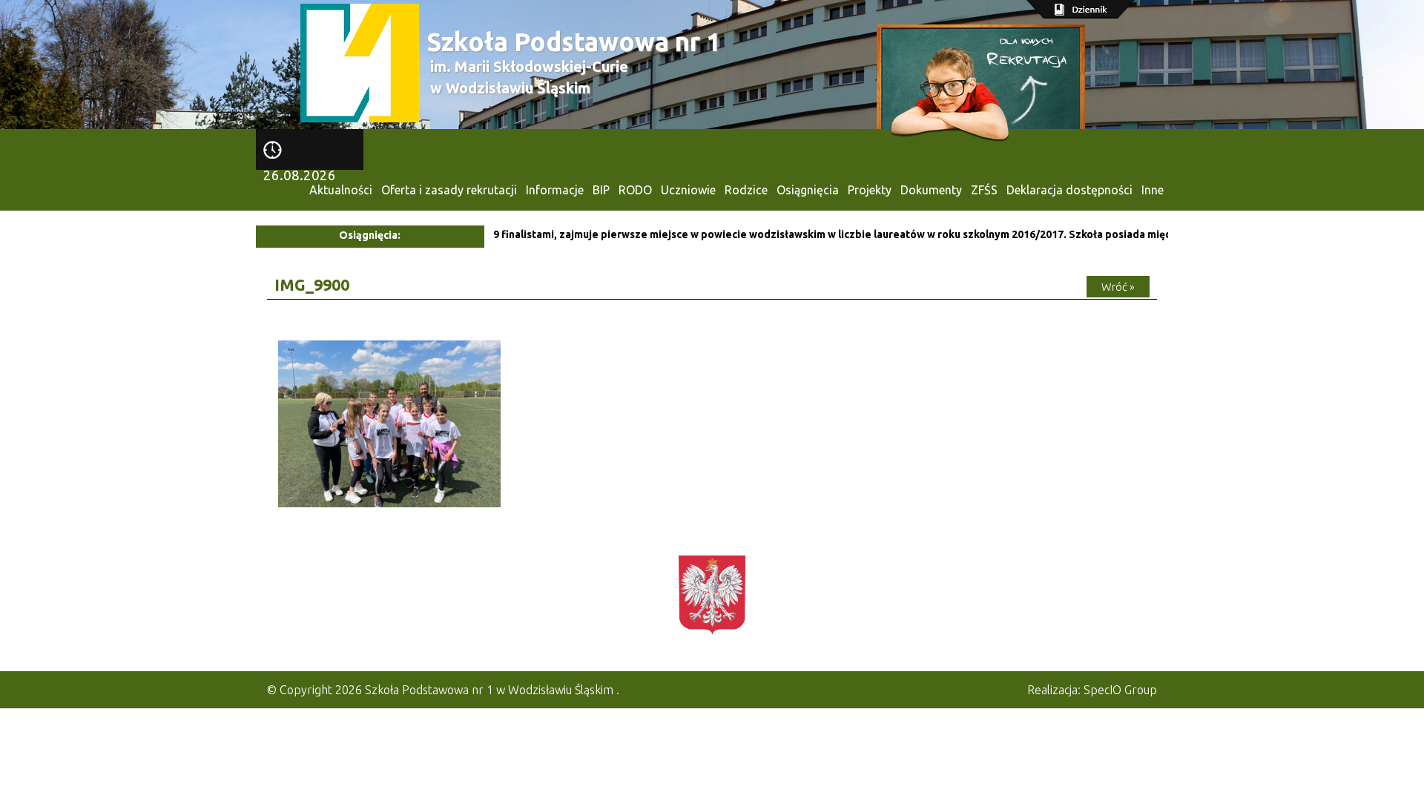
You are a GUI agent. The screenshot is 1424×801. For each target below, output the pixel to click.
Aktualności (340, 190)
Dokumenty (931, 190)
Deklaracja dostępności (1069, 190)
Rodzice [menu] (746, 190)
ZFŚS (984, 190)
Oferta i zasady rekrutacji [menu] (449, 190)
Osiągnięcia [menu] (808, 190)
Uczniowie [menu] (688, 190)
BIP (601, 190)
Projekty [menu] (869, 190)
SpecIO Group (1120, 689)
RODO (635, 190)
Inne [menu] (1152, 190)
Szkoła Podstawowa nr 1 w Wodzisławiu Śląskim (489, 689)
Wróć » (1118, 286)
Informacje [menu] (555, 190)
